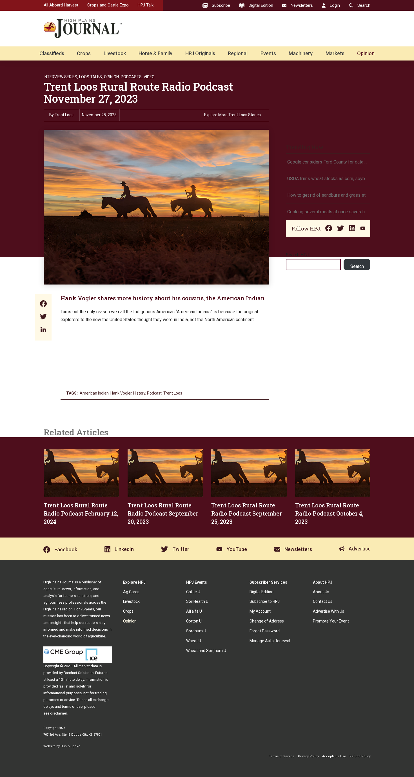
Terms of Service (282, 756)
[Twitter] (43, 317)
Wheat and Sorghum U (206, 650)
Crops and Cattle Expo (108, 5)
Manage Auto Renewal (270, 641)
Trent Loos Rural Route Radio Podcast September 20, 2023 (163, 513)
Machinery (301, 53)
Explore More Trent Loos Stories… (233, 115)
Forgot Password (265, 631)
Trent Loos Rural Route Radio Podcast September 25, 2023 (246, 513)
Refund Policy (360, 756)
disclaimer (58, 713)
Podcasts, (132, 77)
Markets (335, 53)
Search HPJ (297, 254)
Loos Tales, (91, 77)
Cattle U (193, 592)
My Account (260, 611)
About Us (321, 592)
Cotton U (194, 621)
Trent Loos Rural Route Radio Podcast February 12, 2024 (81, 513)
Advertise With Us (328, 611)
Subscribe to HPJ (265, 601)
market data (88, 666)
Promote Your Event (331, 621)
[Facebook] (43, 304)
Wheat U (193, 641)
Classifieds (51, 53)
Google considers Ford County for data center (328, 162)
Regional (238, 53)
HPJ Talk (145, 5)
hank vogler (121, 393)
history (139, 393)
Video (149, 77)
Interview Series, (61, 77)
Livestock (115, 53)
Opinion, (112, 77)
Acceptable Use (334, 756)
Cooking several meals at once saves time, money (328, 211)
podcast (154, 393)
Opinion (366, 53)
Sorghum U (196, 631)
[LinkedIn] (43, 330)
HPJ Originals (200, 53)
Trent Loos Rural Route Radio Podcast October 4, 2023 (329, 513)
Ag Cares (131, 592)
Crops (84, 53)
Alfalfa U (194, 611)
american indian (94, 393)
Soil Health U (197, 601)
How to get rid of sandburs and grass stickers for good (328, 195)
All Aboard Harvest (61, 5)
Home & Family (155, 53)
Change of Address (267, 621)
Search (357, 266)
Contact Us (322, 601)
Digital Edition (261, 592)
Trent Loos (64, 115)
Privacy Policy (308, 756)
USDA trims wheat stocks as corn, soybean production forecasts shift (328, 178)
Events (268, 53)
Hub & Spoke (70, 746)
